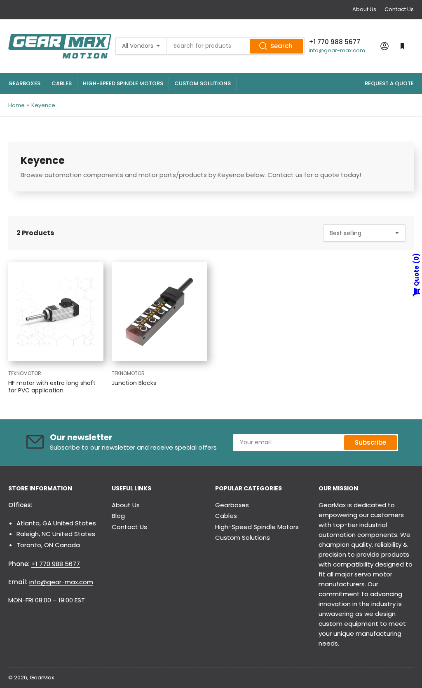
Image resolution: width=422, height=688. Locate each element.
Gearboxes (24, 83)
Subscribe (370, 442)
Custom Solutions (202, 83)
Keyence (43, 105)
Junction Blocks (134, 383)
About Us (364, 9)
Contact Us (399, 9)
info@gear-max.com (337, 50)
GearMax (42, 677)
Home (16, 105)
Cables (62, 83)
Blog (118, 515)
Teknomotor (24, 373)
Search (281, 46)
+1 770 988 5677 (55, 564)
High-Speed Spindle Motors (123, 83)
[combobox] (236, 46)
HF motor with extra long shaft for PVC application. (52, 386)
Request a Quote (389, 83)
